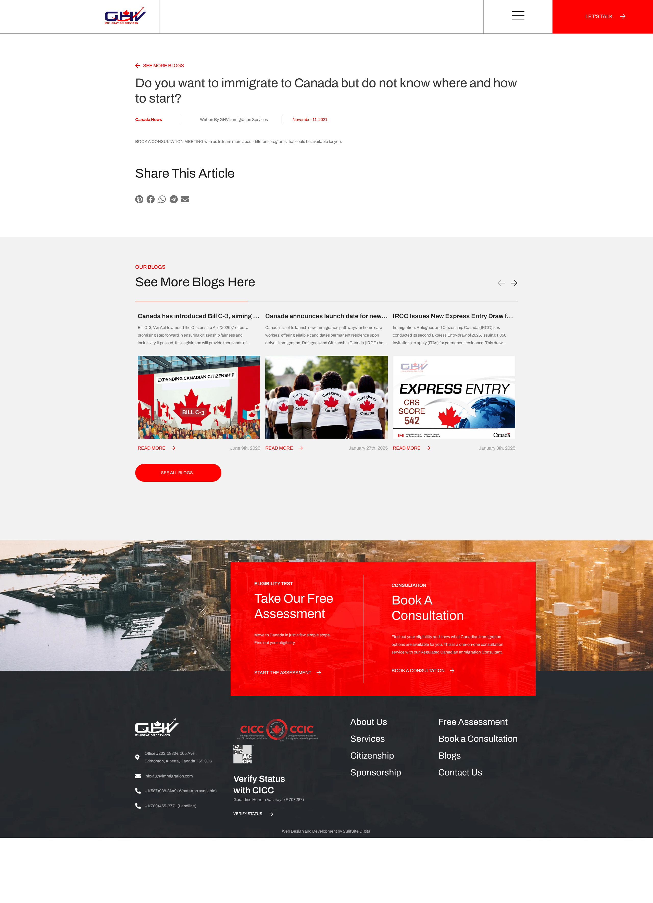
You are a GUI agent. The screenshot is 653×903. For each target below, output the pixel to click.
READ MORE (151, 448)
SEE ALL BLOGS (177, 473)
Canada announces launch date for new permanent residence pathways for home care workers (325, 316)
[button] (139, 199)
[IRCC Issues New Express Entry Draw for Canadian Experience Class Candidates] (454, 397)
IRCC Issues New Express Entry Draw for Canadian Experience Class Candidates (453, 316)
